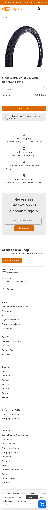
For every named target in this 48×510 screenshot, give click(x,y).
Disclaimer (7, 311)
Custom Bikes (8, 350)
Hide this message (32, 497)
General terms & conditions (15, 306)
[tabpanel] (24, 45)
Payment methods (10, 319)
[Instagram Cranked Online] (8, 289)
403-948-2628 (14, 272)
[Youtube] (12, 289)
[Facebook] (3, 289)
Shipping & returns (11, 324)
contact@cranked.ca (16, 281)
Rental (5, 397)
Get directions (12, 260)
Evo (3, 73)
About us (6, 302)
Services (6, 384)
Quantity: (6, 95)
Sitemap (6, 332)
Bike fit (5, 393)
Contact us (7, 328)
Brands (5, 371)
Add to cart (24, 108)
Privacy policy (8, 315)
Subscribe (24, 228)
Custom (5, 388)
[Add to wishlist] (44, 87)
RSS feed (6, 354)
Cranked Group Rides (12, 341)
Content (5, 346)
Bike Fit (5, 337)
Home (4, 17)
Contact (5, 380)
